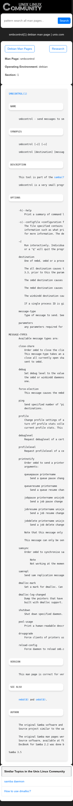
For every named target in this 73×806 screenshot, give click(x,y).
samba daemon (14, 781)
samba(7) (59, 177)
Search (64, 20)
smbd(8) (41, 699)
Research (58, 48)
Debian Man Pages (20, 48)
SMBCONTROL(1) (18, 93)
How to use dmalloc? (17, 791)
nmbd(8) (24, 699)
